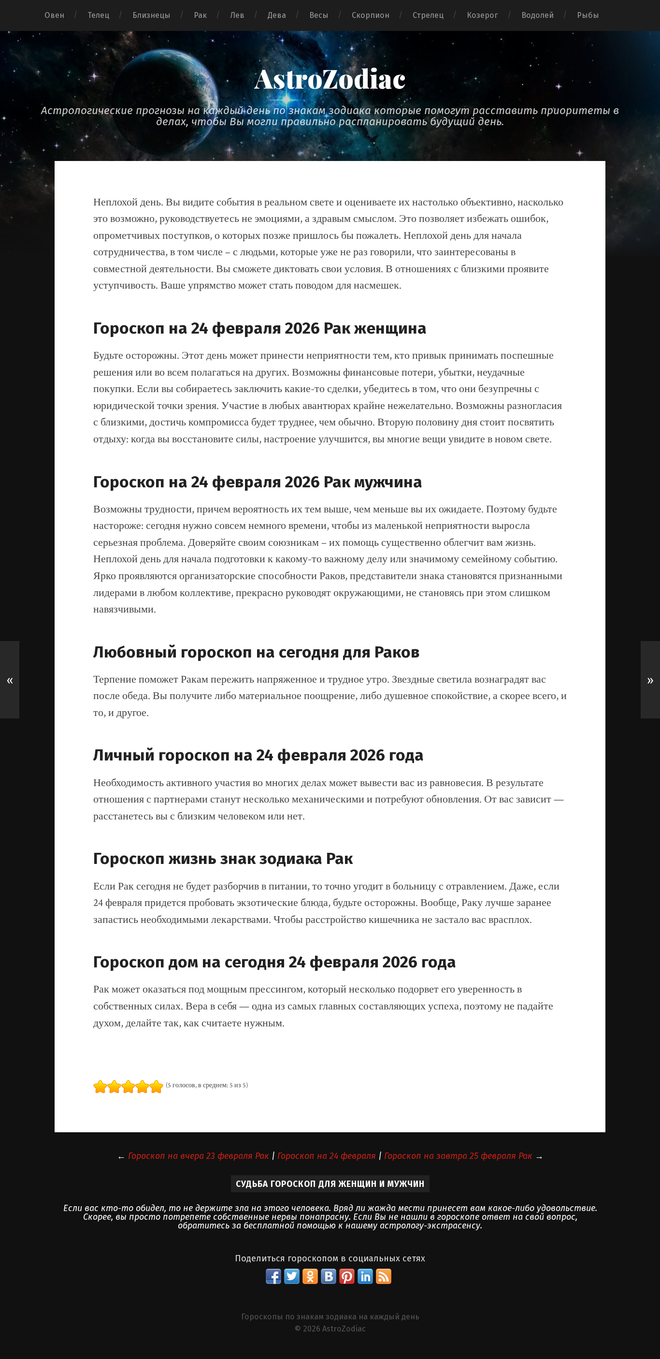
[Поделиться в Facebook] (273, 1276)
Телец (98, 15)
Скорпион (370, 15)
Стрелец (428, 15)
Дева (277, 15)
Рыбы (588, 15)
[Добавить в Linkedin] (365, 1276)
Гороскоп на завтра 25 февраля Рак (458, 1156)
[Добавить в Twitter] (292, 1276)
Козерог (482, 15)
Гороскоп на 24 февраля (326, 1156)
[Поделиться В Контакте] (328, 1276)
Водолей (537, 15)
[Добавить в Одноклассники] (310, 1276)
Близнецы (151, 15)
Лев (237, 15)
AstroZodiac (330, 78)
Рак (200, 15)
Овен (54, 15)
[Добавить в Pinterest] (347, 1276)
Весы (319, 15)
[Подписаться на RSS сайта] (383, 1276)
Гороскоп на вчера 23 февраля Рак (198, 1156)
